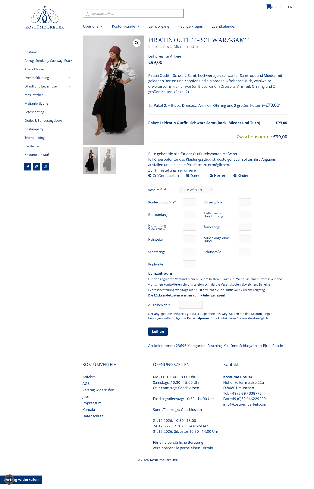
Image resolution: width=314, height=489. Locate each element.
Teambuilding (35, 137)
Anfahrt (88, 376)
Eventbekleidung (37, 78)
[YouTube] (45, 166)
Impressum (92, 402)
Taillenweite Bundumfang (213, 215)
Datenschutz (92, 415)
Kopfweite (155, 264)
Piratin (277, 345)
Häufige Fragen (190, 26)
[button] (137, 43)
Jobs (86, 396)
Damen (195, 175)
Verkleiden (32, 146)
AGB (86, 383)
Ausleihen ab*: (159, 304)
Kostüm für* (157, 189)
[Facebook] (27, 166)
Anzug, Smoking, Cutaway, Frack (48, 60)
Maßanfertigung (36, 103)
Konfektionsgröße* (162, 202)
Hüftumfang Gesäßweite (157, 227)
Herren (219, 175)
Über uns (90, 26)
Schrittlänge (157, 251)
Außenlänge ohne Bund (217, 239)
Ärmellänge (212, 226)
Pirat (267, 345)
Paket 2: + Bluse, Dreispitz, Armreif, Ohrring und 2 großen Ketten (217, 105)
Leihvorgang (159, 26)
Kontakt (88, 409)
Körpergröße (213, 202)
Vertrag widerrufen (98, 389)
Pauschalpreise (198, 318)
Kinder (243, 175)
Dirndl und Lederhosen (42, 86)
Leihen (158, 331)
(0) (273, 6)
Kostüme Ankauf (37, 155)
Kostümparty (34, 129)
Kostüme (230, 345)
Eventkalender (224, 26)
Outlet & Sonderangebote (43, 120)
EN (290, 6)
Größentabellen (165, 175)
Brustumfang (157, 214)
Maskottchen (34, 95)
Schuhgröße (212, 251)
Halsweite (155, 239)
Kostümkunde (123, 26)
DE (280, 6)
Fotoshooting (34, 112)
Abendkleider (34, 69)
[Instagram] (36, 166)
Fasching (214, 345)
